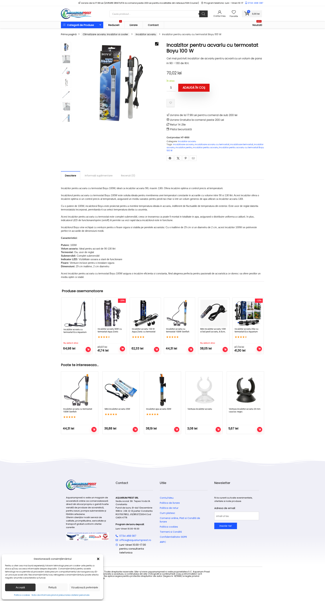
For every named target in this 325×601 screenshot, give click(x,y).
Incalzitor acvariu (146, 34)
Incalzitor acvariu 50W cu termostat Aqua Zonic (110, 330)
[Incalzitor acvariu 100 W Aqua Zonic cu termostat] (145, 313)
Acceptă (20, 587)
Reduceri (114, 24)
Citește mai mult (88, 349)
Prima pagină (69, 34)
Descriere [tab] (70, 175)
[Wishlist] (234, 12)
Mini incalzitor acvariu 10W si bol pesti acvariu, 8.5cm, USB (213, 332)
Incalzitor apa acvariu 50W (158, 409)
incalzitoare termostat (241, 144)
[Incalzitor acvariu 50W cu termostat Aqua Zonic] (111, 313)
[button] (98, 559)
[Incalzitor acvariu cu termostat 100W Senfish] (179, 313)
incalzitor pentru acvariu (205, 147)
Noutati (257, 24)
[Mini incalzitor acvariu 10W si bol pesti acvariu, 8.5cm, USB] (213, 313)
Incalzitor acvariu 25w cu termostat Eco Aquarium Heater (246, 332)
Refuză (52, 587)
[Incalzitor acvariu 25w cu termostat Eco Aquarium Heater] (248, 313)
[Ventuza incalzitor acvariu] (204, 390)
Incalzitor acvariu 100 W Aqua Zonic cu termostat (143, 330)
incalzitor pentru (184, 147)
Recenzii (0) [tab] (128, 175)
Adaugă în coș (194, 88)
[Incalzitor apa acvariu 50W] (162, 390)
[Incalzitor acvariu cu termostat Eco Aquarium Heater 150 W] (76, 313)
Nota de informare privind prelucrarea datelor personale (60, 595)
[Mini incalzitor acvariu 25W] (121, 390)
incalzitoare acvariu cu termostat (212, 144)
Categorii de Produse (80, 25)
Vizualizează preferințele (84, 587)
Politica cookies (22, 595)
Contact (153, 25)
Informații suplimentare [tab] (99, 175)
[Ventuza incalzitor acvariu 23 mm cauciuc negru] (245, 390)
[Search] (203, 13)
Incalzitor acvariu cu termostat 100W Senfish (177, 330)
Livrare (134, 25)
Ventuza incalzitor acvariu (200, 409)
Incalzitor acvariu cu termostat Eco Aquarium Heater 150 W (74, 332)
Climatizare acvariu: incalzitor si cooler (105, 34)
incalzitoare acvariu (183, 144)
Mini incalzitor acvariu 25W (117, 409)
